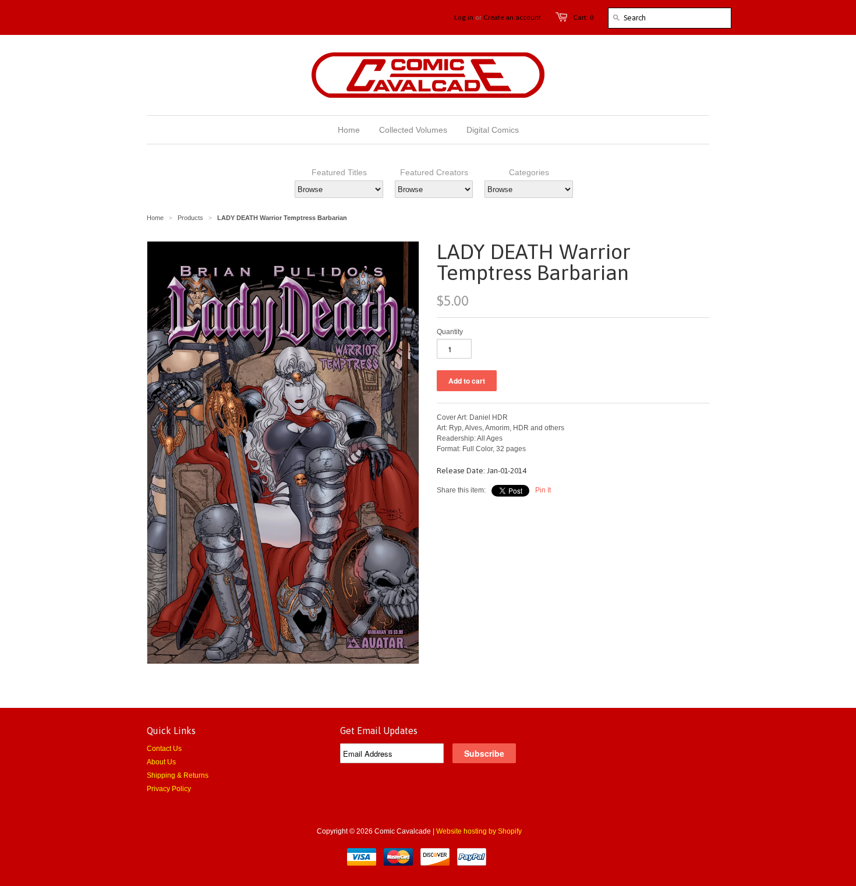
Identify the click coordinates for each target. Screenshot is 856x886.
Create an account (512, 17)
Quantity (450, 332)
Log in (463, 17)
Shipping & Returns (177, 775)
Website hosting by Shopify (479, 831)
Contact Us (164, 749)
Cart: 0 (583, 17)
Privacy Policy (169, 789)
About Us (161, 762)
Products (190, 217)
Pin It (543, 490)
